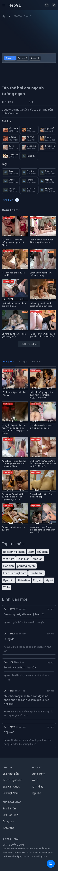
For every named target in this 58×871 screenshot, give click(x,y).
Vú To (35, 780)
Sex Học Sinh (10, 815)
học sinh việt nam (14, 552)
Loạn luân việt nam (14, 573)
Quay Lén (8, 821)
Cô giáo (37, 580)
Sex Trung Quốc (12, 780)
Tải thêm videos (29, 343)
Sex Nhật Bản (11, 773)
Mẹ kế (49, 580)
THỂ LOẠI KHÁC (12, 802)
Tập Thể (36, 793)
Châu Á (7, 767)
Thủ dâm (42, 552)
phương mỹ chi (26, 566)
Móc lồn (38, 559)
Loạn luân (23, 559)
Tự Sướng (8, 828)
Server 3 (22, 58)
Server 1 (10, 58)
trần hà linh (36, 573)
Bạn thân (8, 580)
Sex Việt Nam (11, 793)
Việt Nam (8, 559)
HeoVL (14, 5)
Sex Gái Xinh (10, 808)
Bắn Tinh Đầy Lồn (23, 16)
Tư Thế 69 (37, 786)
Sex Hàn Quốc (11, 786)
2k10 (31, 552)
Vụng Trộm (38, 773)
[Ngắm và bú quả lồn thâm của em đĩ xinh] (15, 288)
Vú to (6, 587)
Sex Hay (37, 767)
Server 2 (34, 58)
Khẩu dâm (23, 580)
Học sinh (8, 566)
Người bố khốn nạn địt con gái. (27, 622)
